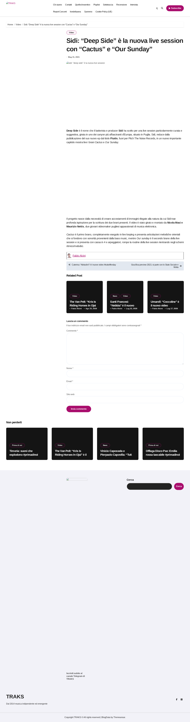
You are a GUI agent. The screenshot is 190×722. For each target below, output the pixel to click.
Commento (72, 331)
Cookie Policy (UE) (104, 12)
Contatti (68, 5)
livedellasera (75, 12)
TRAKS (15, 696)
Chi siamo (57, 5)
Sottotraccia (108, 5)
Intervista (134, 5)
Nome (69, 368)
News (115, 296)
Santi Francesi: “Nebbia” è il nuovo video (122, 305)
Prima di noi (17, 445)
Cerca (130, 479)
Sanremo (88, 12)
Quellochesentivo (82, 5)
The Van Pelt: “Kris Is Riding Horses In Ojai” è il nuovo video (84, 305)
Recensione (121, 5)
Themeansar (119, 717)
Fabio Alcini (79, 255)
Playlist (96, 5)
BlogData (106, 717)
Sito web (70, 394)
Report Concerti (60, 12)
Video (71, 33)
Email (69, 381)
